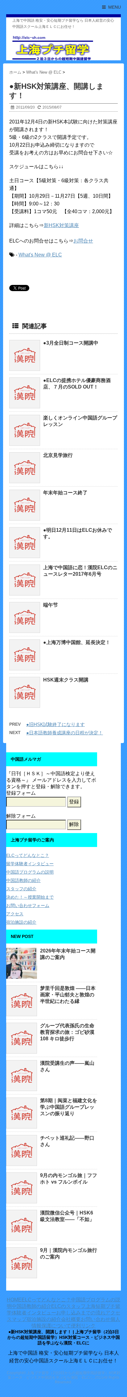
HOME (14, 1299)
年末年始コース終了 (65, 492)
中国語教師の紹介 (23, 880)
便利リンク (83, 1325)
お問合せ (83, 240)
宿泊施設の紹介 (21, 922)
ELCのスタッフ (68, 1306)
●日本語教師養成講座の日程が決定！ (64, 732)
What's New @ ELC (40, 254)
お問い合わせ (95, 1319)
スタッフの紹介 (21, 888)
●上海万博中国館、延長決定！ (76, 642)
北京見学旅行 (58, 455)
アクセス (14, 913)
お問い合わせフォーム (27, 905)
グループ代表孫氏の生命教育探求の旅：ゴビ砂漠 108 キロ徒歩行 (67, 1032)
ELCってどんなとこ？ (27, 855)
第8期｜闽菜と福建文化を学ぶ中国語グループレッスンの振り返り (68, 1107)
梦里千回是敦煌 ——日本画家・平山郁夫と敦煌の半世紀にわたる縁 (68, 995)
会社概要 (71, 1319)
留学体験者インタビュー (30, 863)
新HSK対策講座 (61, 225)
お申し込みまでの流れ (80, 1312)
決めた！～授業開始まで (30, 897)
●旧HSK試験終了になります (55, 724)
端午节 (50, 605)
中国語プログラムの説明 (30, 872)
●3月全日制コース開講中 (70, 343)
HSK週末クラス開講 (65, 679)
